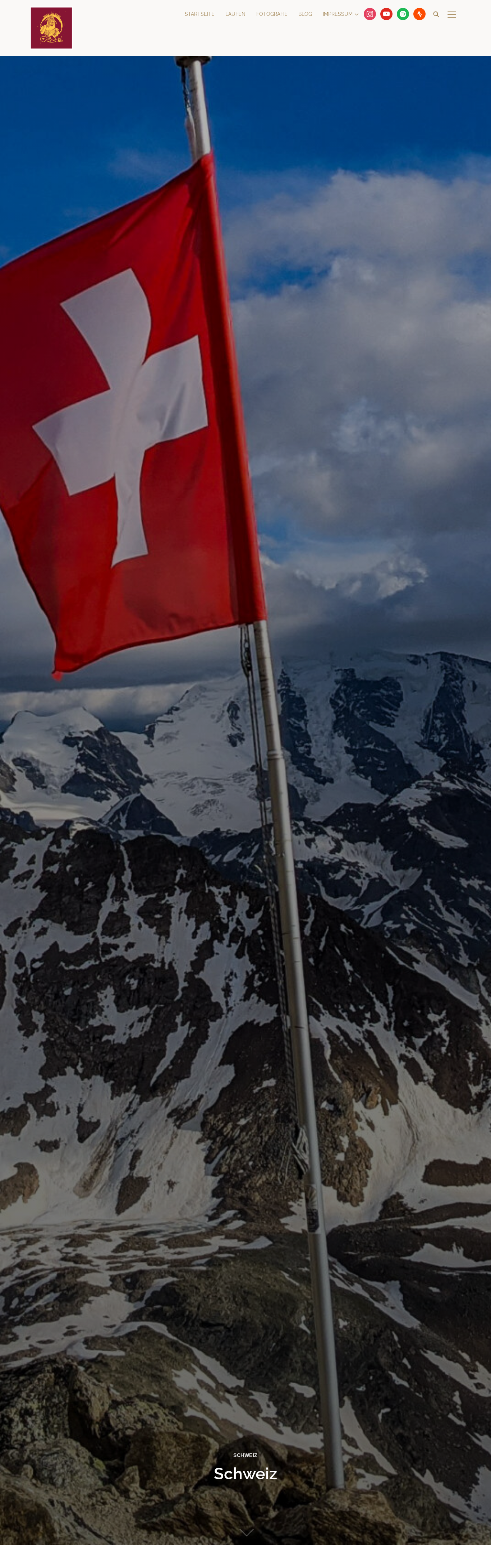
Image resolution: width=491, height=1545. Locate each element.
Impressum (338, 14)
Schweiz (245, 1455)
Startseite (200, 14)
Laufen (235, 14)
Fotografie (272, 14)
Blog (305, 14)
